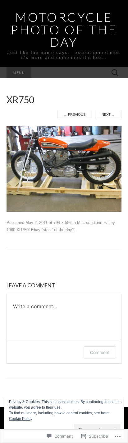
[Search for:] (114, 73)
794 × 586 (62, 222)
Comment (100, 352)
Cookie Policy (20, 418)
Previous (74, 114)
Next (108, 114)
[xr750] (64, 168)
